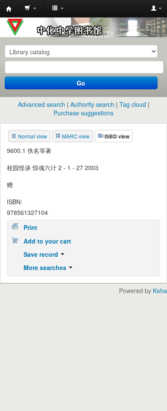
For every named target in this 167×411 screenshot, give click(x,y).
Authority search (92, 104)
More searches (46, 267)
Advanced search (41, 104)
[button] (30, 8)
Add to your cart (47, 241)
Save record (42, 254)
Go (81, 83)
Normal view (32, 136)
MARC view (75, 136)
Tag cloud (132, 104)
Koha (160, 290)
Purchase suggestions (83, 113)
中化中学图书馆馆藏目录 (9, 9)
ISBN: (14, 201)
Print (30, 227)
